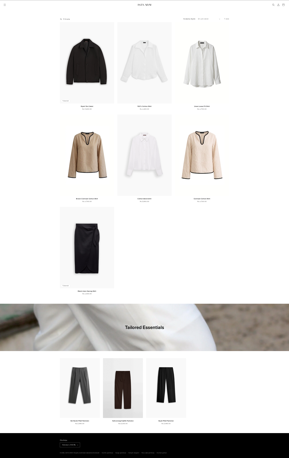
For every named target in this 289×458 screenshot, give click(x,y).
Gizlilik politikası (107, 453)
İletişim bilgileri (133, 453)
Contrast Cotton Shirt (202, 199)
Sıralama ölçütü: (189, 19)
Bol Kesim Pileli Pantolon (80, 421)
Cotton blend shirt (144, 199)
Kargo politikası (120, 453)
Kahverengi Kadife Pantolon (123, 421)
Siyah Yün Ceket (87, 106)
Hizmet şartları (162, 453)
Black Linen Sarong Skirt (87, 291)
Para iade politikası (148, 453)
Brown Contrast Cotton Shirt (87, 199)
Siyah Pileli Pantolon (166, 421)
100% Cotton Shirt (144, 106)
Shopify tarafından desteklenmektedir (86, 453)
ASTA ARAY (69, 453)
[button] (4, 4)
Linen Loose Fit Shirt (202, 106)
